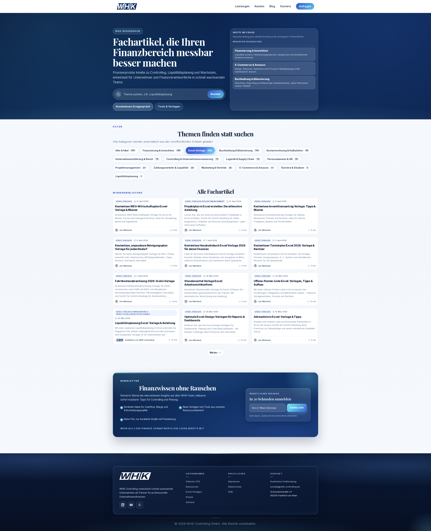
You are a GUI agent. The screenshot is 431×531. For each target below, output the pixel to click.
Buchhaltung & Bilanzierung (239, 150)
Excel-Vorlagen (194, 491)
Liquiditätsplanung (128, 176)
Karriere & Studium (294, 167)
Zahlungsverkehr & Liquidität (174, 167)
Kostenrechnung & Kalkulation (287, 150)
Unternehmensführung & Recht (136, 159)
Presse (189, 497)
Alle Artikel (125, 150)
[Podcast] (139, 505)
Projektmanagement (130, 167)
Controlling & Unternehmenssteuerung (192, 159)
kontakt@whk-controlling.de (285, 486)
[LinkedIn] (122, 505)
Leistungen (242, 6)
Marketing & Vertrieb (216, 167)
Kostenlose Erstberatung (283, 481)
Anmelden (297, 408)
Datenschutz (235, 486)
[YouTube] (131, 505)
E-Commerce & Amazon (256, 167)
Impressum (234, 481)
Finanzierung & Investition (161, 150)
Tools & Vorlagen (169, 106)
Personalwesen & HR (282, 159)
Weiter (214, 352)
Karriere (285, 6)
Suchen (215, 94)
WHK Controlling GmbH (203, 523)
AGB (230, 491)
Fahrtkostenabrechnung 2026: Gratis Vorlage (145, 281)
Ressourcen (192, 486)
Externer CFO (193, 481)
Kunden (259, 6)
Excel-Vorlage (199, 150)
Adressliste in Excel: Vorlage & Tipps (277, 316)
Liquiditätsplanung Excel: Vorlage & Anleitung (145, 323)
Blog (272, 6)
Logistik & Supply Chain (242, 159)
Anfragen (305, 6)
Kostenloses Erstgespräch (133, 106)
